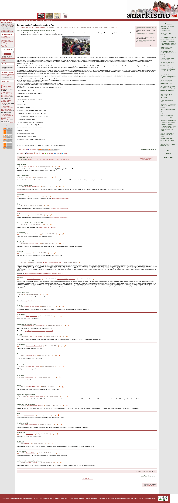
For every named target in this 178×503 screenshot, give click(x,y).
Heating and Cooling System (32, 186)
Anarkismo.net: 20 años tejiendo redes (167, 27)
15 (44, 159)
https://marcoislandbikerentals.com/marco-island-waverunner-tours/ (44, 273)
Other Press (5, 81)
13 (41, 159)
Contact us (19, 20)
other (6, 25)
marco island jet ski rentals (33, 279)
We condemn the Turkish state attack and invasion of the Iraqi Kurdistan (6, 95)
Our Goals (11, 20)
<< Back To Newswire (87, 478)
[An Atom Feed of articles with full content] (8, 130)
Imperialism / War (8, 83)
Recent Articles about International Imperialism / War (145, 34)
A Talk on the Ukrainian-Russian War (144, 40)
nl (12, 25)
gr (8, 25)
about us (3, 60)
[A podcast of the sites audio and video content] (8, 147)
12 (40, 159)
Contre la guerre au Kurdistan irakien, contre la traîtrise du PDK (167, 144)
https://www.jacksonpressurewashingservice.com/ (39, 331)
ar (1, 26)
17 (47, 159)
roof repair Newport (34, 233)
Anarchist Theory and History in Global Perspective (166, 96)
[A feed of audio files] (8, 134)
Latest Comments (5, 40)
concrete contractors (32, 462)
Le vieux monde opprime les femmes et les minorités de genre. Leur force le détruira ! (168, 70)
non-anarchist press (40, 27)
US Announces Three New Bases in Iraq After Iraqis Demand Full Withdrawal (7, 117)
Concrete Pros (29, 434)
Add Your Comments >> (148, 149)
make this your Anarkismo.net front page (7, 31)
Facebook (48, 20)
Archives (3, 45)
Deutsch (153, 485)
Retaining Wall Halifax (29, 415)
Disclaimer (148, 498)
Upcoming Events (7, 72)
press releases (168, 157)
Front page (4, 36)
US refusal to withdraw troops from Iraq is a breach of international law (7, 108)
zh (11, 26)
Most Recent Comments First (146, 157)
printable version (23, 149)
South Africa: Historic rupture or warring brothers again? (168, 121)
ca (2, 27)
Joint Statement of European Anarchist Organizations (168, 38)
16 (46, 159)
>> (6, 29)
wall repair (26, 443)
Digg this (21, 153)
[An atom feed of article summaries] (8, 128)
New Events (5, 64)
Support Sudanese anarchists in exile (165, 34)
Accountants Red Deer (30, 377)
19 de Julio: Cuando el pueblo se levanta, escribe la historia (168, 53)
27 (63, 159)
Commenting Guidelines (7, 41)
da (4, 27)
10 (37, 159)
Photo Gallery (4, 44)
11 (38, 159)
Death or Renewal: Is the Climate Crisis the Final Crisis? (167, 134)
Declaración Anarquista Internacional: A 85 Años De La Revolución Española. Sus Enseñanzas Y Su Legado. (168, 127)
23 (57, 159)
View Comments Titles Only (145, 158)
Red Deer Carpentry (29, 166)
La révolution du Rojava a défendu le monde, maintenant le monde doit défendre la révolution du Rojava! (167, 89)
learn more (28, 252)
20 (52, 159)
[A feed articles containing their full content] (8, 139)
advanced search (5, 57)
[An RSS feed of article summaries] (8, 137)
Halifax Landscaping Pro (31, 424)
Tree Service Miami (31, 355)
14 (43, 159)
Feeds (8, 126)
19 (51, 159)
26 (61, 159)
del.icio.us (30, 153)
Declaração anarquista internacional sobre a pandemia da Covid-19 (166, 82)
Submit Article (28, 20)
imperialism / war (30, 27)
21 (54, 159)
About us (3, 20)
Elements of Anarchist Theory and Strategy (166, 48)
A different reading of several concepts (145, 37)
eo (8, 27)
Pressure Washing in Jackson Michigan (35, 325)
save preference (146, 159)
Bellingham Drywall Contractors (35, 396)
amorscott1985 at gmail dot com (53, 262)
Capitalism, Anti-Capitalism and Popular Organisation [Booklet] (168, 105)
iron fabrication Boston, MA (32, 386)
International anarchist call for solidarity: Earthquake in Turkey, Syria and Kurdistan (168, 43)
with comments (34, 149)
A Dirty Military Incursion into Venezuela (6, 102)
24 (58, 159)
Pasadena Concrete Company (31, 306)
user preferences (6, 22)
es (11, 24)
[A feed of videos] (8, 132)
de (5, 26)
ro (6, 27)
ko (10, 27)
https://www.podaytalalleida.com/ (61, 198)
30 (68, 159)
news (168, 150)
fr (9, 24)
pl (3, 26)
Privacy (154, 498)
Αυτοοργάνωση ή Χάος (166, 118)
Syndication (4, 46)
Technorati (50, 153)
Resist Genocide (165, 31)
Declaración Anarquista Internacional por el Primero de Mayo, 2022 (168, 64)
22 (55, 159)
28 (64, 159)
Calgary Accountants (31, 316)
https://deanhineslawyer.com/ (33, 301)
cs (13, 26)
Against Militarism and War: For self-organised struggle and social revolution (168, 76)
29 (66, 159)
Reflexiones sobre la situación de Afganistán (166, 114)
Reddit (42, 153)
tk (3, 25)
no (10, 25)
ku (9, 26)
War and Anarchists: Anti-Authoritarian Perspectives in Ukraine (7, 87)
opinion (168, 153)
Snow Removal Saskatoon (36, 336)
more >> (12, 122)
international (22, 27)
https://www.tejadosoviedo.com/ (47, 227)
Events (36, 20)
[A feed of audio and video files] (8, 136)
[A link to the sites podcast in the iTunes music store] (8, 149)
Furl (36, 153)
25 (60, 159)
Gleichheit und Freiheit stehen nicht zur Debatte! (167, 139)
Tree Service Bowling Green (32, 366)
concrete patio (27, 177)
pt (1, 25)
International (8, 65)
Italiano (148, 485)
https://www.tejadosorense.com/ (59, 208)
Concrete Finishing (30, 452)
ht (7, 26)
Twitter (42, 20)
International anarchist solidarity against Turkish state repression (167, 58)
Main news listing (5, 37)
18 (49, 159)
